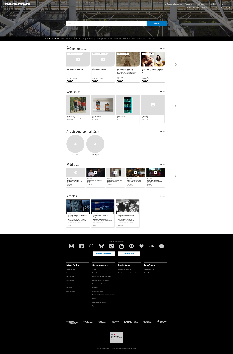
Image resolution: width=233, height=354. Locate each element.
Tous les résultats (52, 38)
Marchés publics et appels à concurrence (101, 276)
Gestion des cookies (131, 348)
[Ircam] (89, 323)
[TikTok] (111, 246)
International (69, 287)
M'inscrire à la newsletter (104, 254)
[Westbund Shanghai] (148, 323)
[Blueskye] (101, 246)
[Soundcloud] (152, 246)
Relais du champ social (97, 291)
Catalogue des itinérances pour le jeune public (103, 294)
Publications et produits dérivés (99, 283)
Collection (201, 4)
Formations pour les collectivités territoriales (128, 272)
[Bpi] (73, 323)
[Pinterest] (132, 246)
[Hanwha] (162, 323)
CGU (113, 348)
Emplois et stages (70, 280)
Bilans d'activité (70, 276)
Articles (126, 38)
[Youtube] (162, 246)
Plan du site (109, 348)
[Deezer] (142, 246)
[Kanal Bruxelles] (132, 323)
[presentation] (175, 64)
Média (117, 38)
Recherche (94, 298)
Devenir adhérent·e (193, 7)
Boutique (215, 7)
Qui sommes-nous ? (71, 269)
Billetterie (205, 7)
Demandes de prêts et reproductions (100, 280)
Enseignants (95, 287)
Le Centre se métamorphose (174, 4)
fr (227, 4)
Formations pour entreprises (124, 269)
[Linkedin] (121, 246)
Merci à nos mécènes (149, 269)
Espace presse (95, 305)
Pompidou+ (212, 4)
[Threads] (91, 246)
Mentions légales (101, 348)
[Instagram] (71, 246)
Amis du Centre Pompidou (150, 272)
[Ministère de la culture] (116, 337)
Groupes (94, 269)
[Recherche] (222, 4)
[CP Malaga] (117, 323)
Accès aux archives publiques (99, 302)
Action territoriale (70, 291)
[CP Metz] (103, 323)
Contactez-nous (129, 254)
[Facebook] (81, 246)
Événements (79, 38)
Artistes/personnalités (103, 38)
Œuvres (90, 38)
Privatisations (95, 272)
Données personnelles (121, 348)
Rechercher (156, 24)
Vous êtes (224, 7)
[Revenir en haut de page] (228, 349)
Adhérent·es (69, 283)
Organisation (69, 272)
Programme (188, 4)
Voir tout (163, 48)
